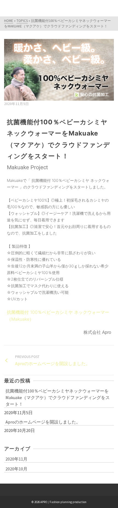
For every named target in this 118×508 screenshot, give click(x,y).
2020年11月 (16, 459)
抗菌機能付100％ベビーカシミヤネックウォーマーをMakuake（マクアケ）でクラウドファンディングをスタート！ (57, 397)
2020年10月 (16, 469)
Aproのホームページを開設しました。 (42, 422)
